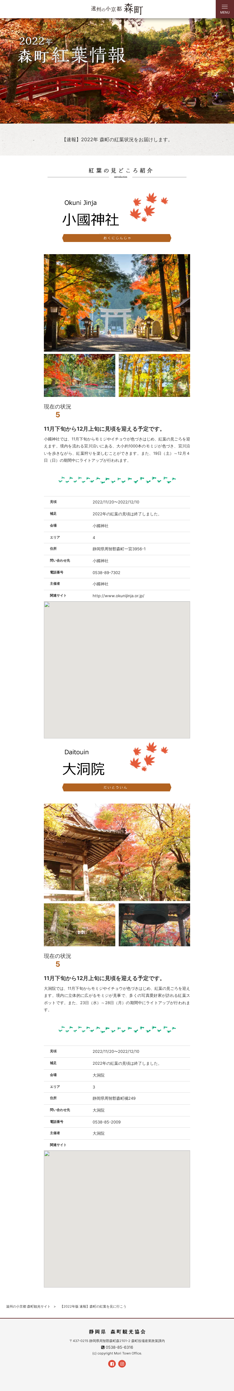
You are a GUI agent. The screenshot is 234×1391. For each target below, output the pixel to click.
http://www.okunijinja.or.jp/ (118, 595)
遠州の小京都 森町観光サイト (28, 1306)
